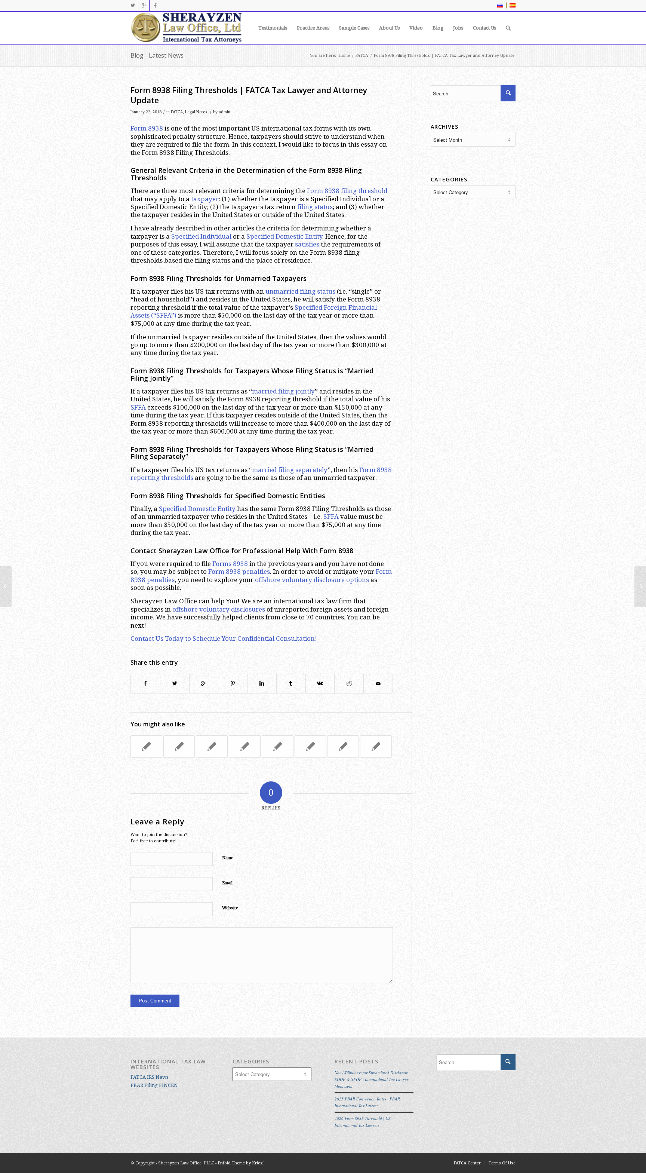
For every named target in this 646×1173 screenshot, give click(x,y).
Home (344, 55)
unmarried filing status (300, 291)
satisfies (307, 244)
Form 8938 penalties (239, 571)
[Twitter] (132, 5)
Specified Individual (201, 236)
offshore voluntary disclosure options (312, 580)
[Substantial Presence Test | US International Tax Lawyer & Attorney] (146, 746)
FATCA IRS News (149, 1077)
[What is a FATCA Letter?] (310, 746)
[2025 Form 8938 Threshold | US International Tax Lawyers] (245, 746)
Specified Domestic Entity (284, 236)
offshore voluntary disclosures (218, 609)
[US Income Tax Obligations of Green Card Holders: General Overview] (212, 746)
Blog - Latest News (157, 55)
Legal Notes (196, 112)
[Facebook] (155, 5)
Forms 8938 (230, 563)
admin (224, 112)
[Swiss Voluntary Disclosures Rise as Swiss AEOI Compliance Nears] (179, 746)
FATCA (361, 55)
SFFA (138, 407)
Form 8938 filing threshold (347, 191)
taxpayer (205, 199)
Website (230, 908)
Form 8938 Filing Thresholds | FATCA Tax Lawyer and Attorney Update (248, 95)
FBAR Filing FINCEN (154, 1085)
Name (227, 857)
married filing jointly (283, 391)
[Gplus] (143, 5)
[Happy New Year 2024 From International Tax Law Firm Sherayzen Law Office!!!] (376, 746)
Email (227, 882)
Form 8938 (146, 128)
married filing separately (289, 470)
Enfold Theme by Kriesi (241, 1163)
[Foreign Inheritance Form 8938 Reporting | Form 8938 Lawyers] (343, 746)
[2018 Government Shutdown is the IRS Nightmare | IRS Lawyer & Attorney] (6, 586)
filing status (315, 207)
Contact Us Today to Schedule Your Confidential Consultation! (223, 638)
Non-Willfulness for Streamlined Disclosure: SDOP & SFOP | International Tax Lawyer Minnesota (372, 1079)
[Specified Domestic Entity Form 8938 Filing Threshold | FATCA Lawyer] (277, 746)
